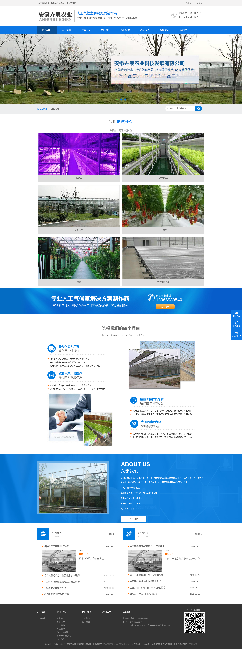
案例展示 (125, 30)
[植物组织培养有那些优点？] (59, 571)
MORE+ (112, 534)
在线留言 (164, 30)
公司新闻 (86, 618)
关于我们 (189, 3)
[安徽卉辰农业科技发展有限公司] (55, 22)
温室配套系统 (63, 632)
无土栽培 (61, 625)
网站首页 (46, 30)
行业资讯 (86, 622)
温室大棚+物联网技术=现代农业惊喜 (148, 587)
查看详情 (133, 519)
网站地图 (129, 644)
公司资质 (41, 618)
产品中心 (86, 30)
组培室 (60, 618)
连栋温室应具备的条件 (55, 588)
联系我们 (200, 3)
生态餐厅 (61, 629)
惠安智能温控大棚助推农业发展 (145, 581)
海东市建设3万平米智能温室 (144, 594)
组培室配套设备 (64, 636)
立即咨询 (165, 307)
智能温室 (61, 622)
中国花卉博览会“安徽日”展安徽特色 (147, 546)
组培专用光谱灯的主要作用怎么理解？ (63, 575)
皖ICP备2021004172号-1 (114, 644)
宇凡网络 (193, 644)
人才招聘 (144, 30)
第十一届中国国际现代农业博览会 (146, 575)
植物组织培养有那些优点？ (57, 546)
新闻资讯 (105, 30)
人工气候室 (62, 639)
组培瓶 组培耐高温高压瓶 (56, 594)
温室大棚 (55, 109)
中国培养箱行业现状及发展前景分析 (62, 581)
